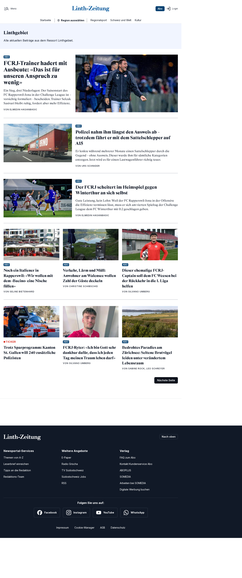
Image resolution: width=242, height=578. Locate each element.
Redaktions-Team (14, 476)
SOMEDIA (125, 476)
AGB (102, 527)
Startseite (45, 20)
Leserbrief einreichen (16, 463)
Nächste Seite (166, 380)
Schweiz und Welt (120, 20)
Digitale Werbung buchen (135, 489)
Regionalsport (99, 20)
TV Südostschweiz (73, 470)
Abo (160, 8)
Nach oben (169, 436)
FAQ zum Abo (128, 457)
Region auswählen (72, 20)
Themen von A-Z (13, 457)
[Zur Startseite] (90, 9)
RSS (64, 483)
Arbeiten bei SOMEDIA (133, 483)
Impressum (62, 527)
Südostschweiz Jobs (74, 476)
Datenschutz (118, 527)
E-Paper (66, 457)
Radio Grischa (70, 463)
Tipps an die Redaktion (17, 470)
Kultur (138, 20)
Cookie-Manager (84, 527)
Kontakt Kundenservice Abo (136, 463)
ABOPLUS (125, 470)
